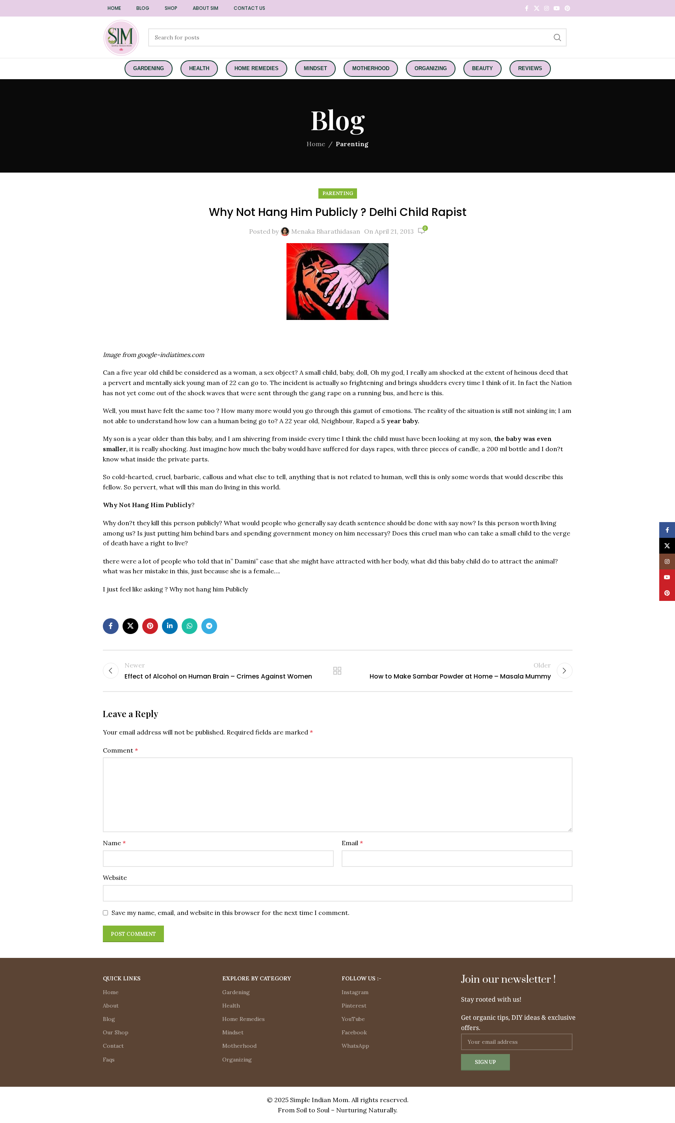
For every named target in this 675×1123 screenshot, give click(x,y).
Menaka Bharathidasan (325, 231)
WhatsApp (355, 1045)
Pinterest (354, 1005)
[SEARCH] (558, 37)
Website (115, 877)
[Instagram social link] (546, 8)
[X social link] (537, 8)
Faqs (109, 1059)
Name (114, 843)
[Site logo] (121, 37)
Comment (120, 750)
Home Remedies (243, 1019)
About (111, 1005)
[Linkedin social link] (170, 626)
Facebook (354, 1032)
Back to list (337, 671)
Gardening (236, 992)
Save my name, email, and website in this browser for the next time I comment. (231, 913)
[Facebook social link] (527, 8)
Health (231, 1005)
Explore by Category (256, 978)
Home (316, 144)
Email (352, 843)
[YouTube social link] (556, 8)
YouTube (353, 1019)
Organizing (237, 1059)
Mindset (233, 1032)
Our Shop (115, 1032)
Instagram (355, 992)
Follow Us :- (361, 978)
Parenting (352, 144)
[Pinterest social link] (567, 8)
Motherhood (239, 1045)
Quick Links (122, 978)
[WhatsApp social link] (189, 626)
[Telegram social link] (209, 626)
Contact (113, 1045)
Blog (109, 1019)
